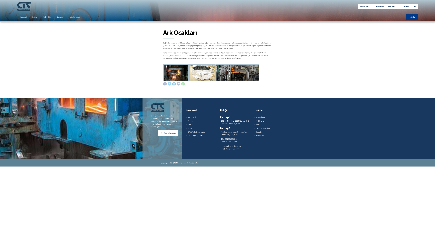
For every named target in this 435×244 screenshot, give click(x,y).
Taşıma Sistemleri (263, 128)
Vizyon (190, 124)
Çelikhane (260, 121)
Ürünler (35, 17)
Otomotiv (259, 136)
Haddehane (260, 117)
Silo (257, 124)
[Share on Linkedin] (174, 84)
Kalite (190, 128)
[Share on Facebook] (165, 84)
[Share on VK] (178, 84)
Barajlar (259, 132)
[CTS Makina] (157, 107)
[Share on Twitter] (169, 84)
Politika (190, 121)
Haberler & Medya (75, 17)
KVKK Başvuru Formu (195, 136)
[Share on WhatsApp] (183, 84)
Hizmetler (60, 17)
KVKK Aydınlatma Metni (196, 132)
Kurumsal (23, 17)
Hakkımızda (192, 117)
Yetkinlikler (47, 17)
